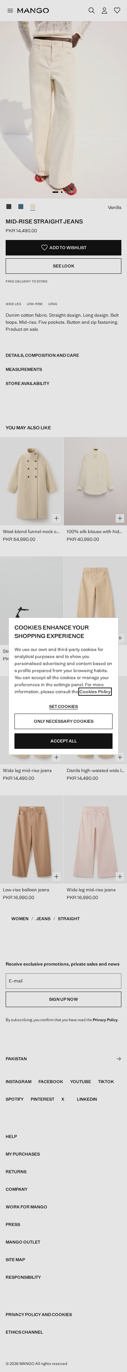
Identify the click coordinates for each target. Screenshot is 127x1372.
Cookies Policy (95, 692)
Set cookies (63, 706)
